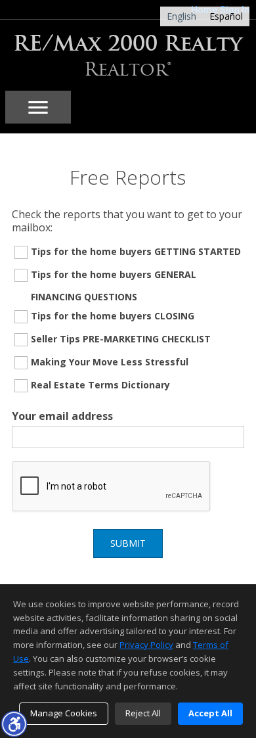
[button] (14, 723)
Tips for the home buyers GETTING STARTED (136, 251)
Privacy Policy (146, 645)
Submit (128, 543)
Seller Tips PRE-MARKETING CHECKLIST (121, 339)
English (181, 16)
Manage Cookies (63, 713)
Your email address (62, 416)
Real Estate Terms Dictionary (100, 385)
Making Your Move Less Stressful (109, 362)
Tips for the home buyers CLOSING (112, 316)
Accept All (210, 713)
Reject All (143, 713)
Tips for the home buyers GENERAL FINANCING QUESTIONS (113, 285)
